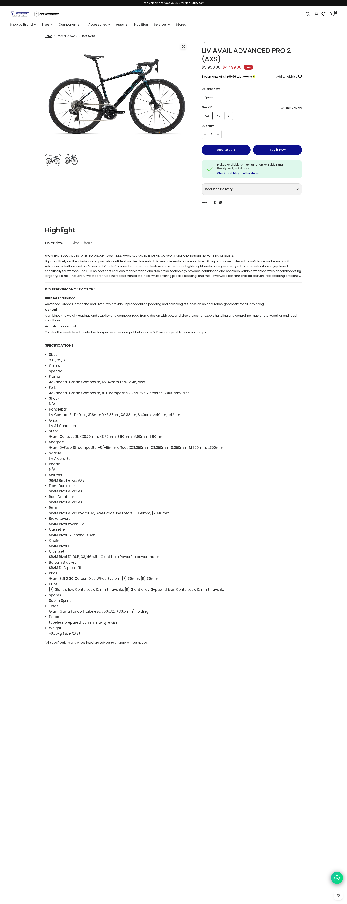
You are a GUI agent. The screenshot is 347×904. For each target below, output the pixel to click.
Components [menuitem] (69, 24)
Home (48, 36)
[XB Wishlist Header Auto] (323, 14)
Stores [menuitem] (181, 24)
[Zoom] (183, 46)
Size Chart (82, 243)
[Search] (308, 14)
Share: (206, 202)
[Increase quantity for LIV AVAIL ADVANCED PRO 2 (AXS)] (218, 134)
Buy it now (278, 150)
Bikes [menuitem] (46, 24)
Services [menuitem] (160, 24)
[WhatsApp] (220, 202)
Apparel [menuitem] (122, 24)
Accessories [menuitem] (97, 24)
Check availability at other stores (238, 173)
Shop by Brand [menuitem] (21, 24)
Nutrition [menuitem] (141, 24)
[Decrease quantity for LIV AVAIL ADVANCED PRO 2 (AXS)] (205, 134)
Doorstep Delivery (219, 189)
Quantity (208, 126)
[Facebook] (215, 202)
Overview (54, 243)
